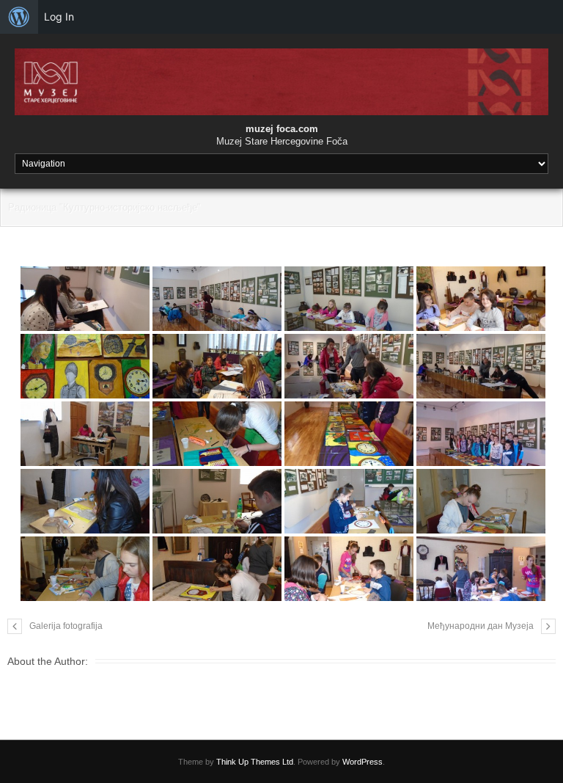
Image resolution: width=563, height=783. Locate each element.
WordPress (362, 761)
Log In (59, 16)
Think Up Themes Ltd (254, 761)
